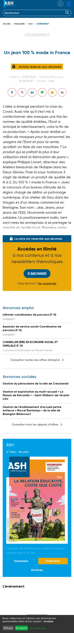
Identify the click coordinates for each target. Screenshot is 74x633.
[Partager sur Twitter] (22, 92)
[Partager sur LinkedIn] (32, 92)
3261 (30, 24)
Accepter (21, 628)
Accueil (7, 24)
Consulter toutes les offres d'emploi (35, 360)
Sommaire (21, 561)
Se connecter (47, 283)
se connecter (58, 3)
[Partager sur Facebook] (12, 92)
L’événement (42, 24)
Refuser (8, 628)
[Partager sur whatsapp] (42, 92)
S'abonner (37, 273)
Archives (37, 570)
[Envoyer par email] (52, 92)
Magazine (19, 24)
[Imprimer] (62, 92)
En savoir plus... (39, 628)
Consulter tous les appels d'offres (35, 424)
